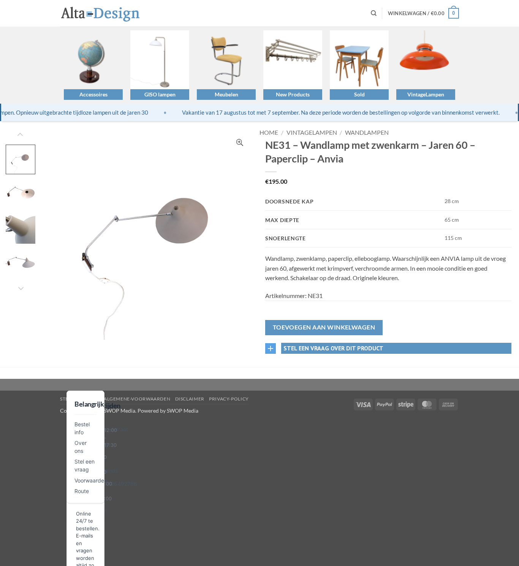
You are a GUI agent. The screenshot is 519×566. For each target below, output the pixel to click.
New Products (293, 94)
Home (269, 132)
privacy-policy (229, 399)
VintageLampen (425, 94)
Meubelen (226, 94)
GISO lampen (160, 94)
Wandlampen (367, 132)
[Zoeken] (374, 13)
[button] (423, 13)
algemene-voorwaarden (137, 399)
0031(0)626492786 (112, 484)
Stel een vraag (79, 399)
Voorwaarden (90, 480)
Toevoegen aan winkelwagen (324, 327)
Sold (359, 94)
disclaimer (189, 399)
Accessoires (93, 94)
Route (81, 491)
